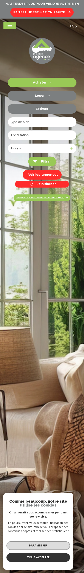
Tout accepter (38, 557)
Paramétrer (38, 545)
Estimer (42, 109)
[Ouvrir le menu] (9, 25)
